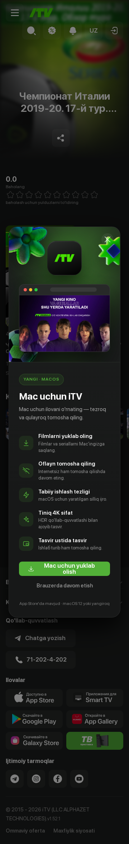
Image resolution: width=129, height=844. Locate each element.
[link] (64, 569)
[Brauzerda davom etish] (107, 239)
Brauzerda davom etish (65, 585)
